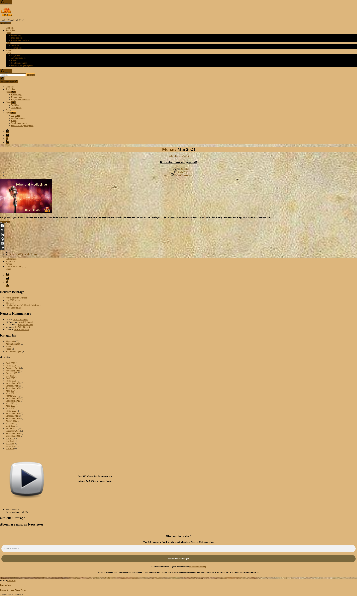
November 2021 (13, 433)
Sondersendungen (19, 63)
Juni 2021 (10, 441)
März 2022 (10, 426)
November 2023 (13, 398)
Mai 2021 (10, 443)
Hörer (11, 254)
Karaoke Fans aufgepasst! (178, 162)
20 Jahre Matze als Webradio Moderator (23, 305)
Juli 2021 (10, 438)
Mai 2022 (10, 423)
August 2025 (11, 373)
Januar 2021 (11, 446)
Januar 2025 (11, 381)
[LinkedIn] (178, 234)
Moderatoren (16, 38)
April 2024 (10, 391)
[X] (178, 230)
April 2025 (10, 378)
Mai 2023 (10, 403)
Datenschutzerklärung (197, 566)
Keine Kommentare (183, 175)
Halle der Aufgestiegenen (22, 65)
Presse (8, 50)
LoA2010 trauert (13, 300)
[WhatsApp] (178, 239)
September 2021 (13, 436)
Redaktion (185, 169)
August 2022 (11, 421)
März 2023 (10, 408)
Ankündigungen (18, 58)
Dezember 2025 (13, 368)
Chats (8, 43)
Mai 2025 (10, 376)
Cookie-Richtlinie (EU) (16, 266)
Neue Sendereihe (13, 308)
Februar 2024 (11, 396)
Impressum (10, 261)
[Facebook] (178, 225)
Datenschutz (11, 259)
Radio (8, 33)
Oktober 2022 (12, 416)
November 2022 (13, 413)
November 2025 (13, 371)
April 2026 (10, 363)
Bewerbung (16, 35)
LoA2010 (19, 254)
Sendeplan (10, 30)
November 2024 (13, 383)
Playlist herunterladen (20, 40)
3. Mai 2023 (183, 172)
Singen (34, 254)
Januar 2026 (11, 366)
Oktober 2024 (12, 386)
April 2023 (10, 406)
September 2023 (13, 401)
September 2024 (13, 388)
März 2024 (10, 393)
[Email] (178, 243)
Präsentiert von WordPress (13, 590)
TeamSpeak (16, 48)
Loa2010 (11, 580)
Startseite (10, 28)
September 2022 (13, 418)
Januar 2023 (11, 411)
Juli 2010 (10, 448)
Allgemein (15, 55)
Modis (27, 254)
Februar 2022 (11, 428)
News (8, 53)
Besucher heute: (13, 509)
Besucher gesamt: (14, 512)
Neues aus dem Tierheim (16, 298)
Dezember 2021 (13, 431)
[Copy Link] (178, 248)
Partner (9, 264)
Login (8, 269)
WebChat (15, 45)
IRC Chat (10, 303)
